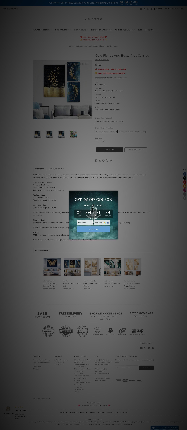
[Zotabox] (116, 237)
